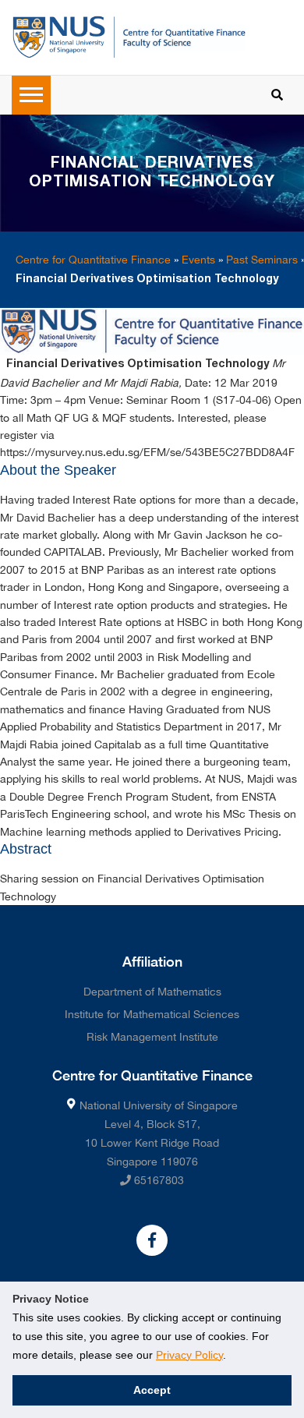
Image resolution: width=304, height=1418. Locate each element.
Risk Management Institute (152, 1037)
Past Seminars (262, 259)
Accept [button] (152, 1390)
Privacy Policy (189, 1355)
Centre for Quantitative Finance (93, 259)
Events (198, 259)
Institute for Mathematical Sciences (152, 1014)
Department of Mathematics (152, 991)
